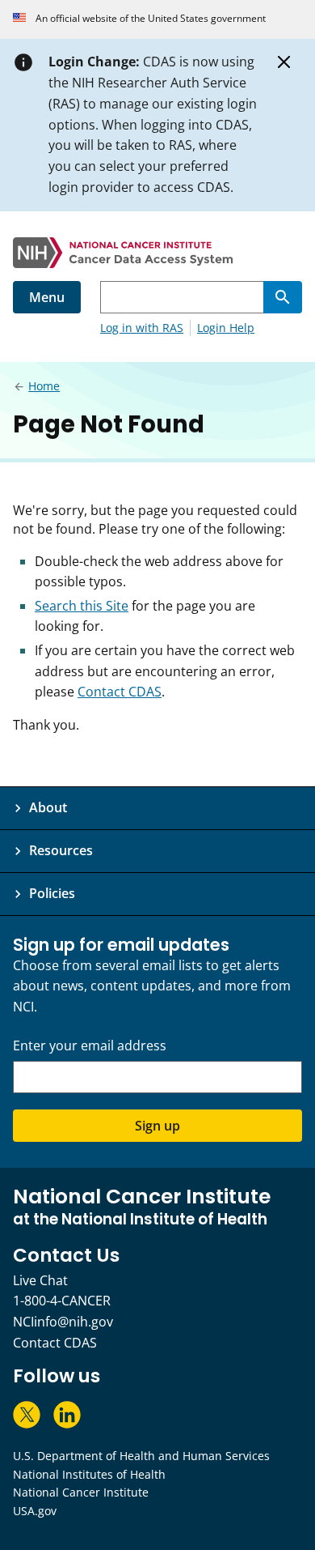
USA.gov (35, 1510)
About (48, 807)
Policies (52, 893)
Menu (47, 297)
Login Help (225, 327)
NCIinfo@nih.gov (63, 1322)
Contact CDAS (120, 691)
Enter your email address (89, 1045)
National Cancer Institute (81, 1492)
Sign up (157, 1126)
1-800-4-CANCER (62, 1300)
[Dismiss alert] (284, 62)
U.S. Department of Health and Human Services (141, 1455)
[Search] (282, 297)
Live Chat (40, 1280)
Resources (61, 850)
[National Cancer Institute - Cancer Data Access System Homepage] (157, 252)
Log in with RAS (141, 327)
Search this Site (81, 606)
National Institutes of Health (89, 1474)
